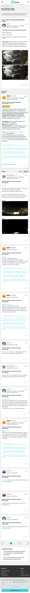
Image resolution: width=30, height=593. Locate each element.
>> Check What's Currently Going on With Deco (14, 145)
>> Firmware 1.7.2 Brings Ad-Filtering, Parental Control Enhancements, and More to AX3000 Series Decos (15, 157)
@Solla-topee (5, 351)
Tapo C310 (8, 32)
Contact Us (3, 573)
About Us (3, 568)
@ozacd (4, 185)
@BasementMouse (6, 304)
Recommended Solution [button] (9, 164)
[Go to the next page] (28, 543)
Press (22, 568)
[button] (2, 2)
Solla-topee (13, 96)
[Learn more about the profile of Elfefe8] (4, 471)
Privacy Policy (4, 575)
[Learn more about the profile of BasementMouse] (4, 176)
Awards (22, 573)
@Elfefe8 (5, 526)
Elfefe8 (8, 470)
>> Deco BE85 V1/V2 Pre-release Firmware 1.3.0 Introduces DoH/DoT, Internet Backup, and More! (14, 148)
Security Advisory (24, 575)
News (21, 571)
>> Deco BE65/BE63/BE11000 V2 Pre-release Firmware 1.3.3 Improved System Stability (14, 152)
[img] (23, 85)
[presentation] (4, 25)
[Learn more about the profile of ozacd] (4, 25)
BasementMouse (11, 175)
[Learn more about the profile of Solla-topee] (4, 97)
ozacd (8, 23)
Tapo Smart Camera (6, 6)
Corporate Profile (5, 571)
